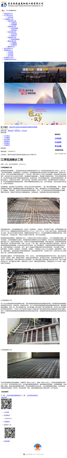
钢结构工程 (11, 46)
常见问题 (10, 55)
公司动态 (10, 52)
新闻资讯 (8, 50)
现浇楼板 (23, 127)
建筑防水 (14, 35)
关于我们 (8, 15)
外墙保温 (14, 44)
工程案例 (8, 19)
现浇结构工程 (12, 21)
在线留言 (10, 59)
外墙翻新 (14, 43)
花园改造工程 (12, 37)
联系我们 (9, 57)
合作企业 (10, 17)
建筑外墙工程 (12, 41)
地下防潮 (14, 33)
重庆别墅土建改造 (15, 127)
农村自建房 (14, 28)
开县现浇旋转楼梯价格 (14, 395)
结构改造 (14, 30)
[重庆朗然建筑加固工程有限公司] (22, 7)
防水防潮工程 (12, 32)
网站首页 (8, 13)
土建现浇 (14, 22)
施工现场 (8, 48)
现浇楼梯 (14, 24)
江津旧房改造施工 (32, 395)
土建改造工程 (12, 26)
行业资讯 (10, 54)
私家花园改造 (15, 39)
